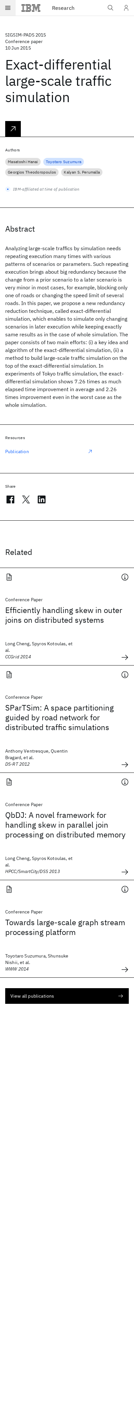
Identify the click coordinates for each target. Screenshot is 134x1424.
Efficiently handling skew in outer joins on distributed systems (63, 615)
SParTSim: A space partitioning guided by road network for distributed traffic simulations (59, 717)
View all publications (32, 996)
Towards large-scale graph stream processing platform (65, 927)
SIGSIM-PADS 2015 (25, 35)
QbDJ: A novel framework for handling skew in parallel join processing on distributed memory (65, 824)
